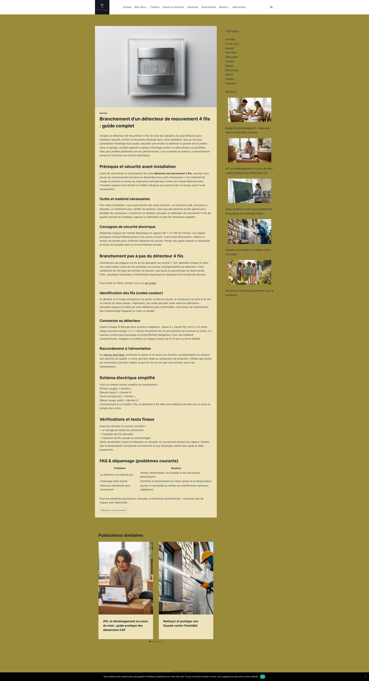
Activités (230, 39)
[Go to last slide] (103, 590)
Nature (229, 74)
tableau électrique (113, 354)
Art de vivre (232, 43)
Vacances (192, 7)
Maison (103, 113)
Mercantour (239, 7)
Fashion (155, 7)
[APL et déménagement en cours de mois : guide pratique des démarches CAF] (249, 150)
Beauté (229, 48)
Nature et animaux (173, 7)
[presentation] (125, 578)
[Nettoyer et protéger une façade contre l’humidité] (249, 231)
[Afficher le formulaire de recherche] (271, 7)
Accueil (127, 7)
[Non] (365, 676)
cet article (150, 283)
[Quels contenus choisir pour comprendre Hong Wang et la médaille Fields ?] (249, 191)
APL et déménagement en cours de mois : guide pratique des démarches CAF (125, 626)
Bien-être (230, 52)
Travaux (230, 79)
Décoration (231, 57)
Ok (262, 676)
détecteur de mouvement (113, 510)
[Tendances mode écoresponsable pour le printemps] (249, 272)
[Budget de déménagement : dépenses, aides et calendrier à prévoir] (249, 110)
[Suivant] (208, 590)
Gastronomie (208, 7)
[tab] (150, 641)
